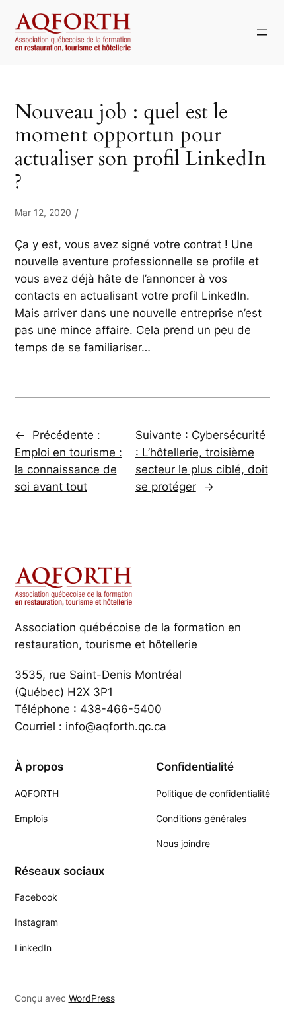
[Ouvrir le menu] (262, 32)
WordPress (92, 998)
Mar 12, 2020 (43, 212)
